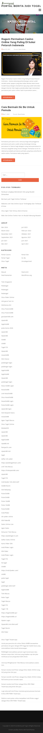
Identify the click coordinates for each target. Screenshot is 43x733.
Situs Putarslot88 (7, 309)
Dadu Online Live (7, 524)
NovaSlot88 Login (7, 401)
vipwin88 (4, 320)
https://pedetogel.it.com (9, 536)
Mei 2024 (4, 227)
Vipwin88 (4, 336)
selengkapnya (7, 97)
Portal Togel (5, 258)
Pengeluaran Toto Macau (16, 663)
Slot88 (3, 340)
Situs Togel (5, 261)
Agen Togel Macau (7, 420)
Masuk (3, 272)
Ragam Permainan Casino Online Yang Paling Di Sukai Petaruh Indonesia (18, 42)
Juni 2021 (25, 241)
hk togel (4, 563)
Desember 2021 (6, 234)
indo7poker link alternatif (10, 482)
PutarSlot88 (5, 494)
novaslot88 (5, 355)
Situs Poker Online (7, 297)
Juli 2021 (4, 241)
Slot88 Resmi (5, 486)
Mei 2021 (4, 244)
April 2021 (25, 244)
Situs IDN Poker (29, 684)
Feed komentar (6, 275)
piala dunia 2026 (7, 328)
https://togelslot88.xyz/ (9, 613)
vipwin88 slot (6, 451)
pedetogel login (6, 363)
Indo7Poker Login (7, 547)
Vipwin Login (5, 620)
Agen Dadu (5, 528)
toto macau (5, 359)
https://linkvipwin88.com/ (10, 470)
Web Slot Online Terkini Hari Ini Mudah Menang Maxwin (21, 216)
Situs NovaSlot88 (7, 397)
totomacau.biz (6, 305)
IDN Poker (4, 551)
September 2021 (7, 237)
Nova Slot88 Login (7, 386)
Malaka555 (5, 428)
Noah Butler (22, 49)
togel (3, 455)
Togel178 (4, 347)
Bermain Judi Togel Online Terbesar (13, 199)
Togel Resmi (5, 628)
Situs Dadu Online (30, 670)
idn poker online (7, 517)
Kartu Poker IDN (7, 544)
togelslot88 (5, 324)
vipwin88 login (6, 409)
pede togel (5, 578)
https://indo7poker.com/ (9, 570)
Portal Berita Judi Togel (21, 5)
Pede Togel (5, 597)
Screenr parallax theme (16, 730)
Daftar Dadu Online (8, 540)
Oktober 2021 (26, 234)
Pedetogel (4, 286)
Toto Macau (5, 594)
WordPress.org (27, 275)
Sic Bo (24, 258)
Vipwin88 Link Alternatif (9, 624)
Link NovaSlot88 (6, 393)
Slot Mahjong (6, 490)
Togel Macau (5, 601)
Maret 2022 (5, 231)
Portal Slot (25, 255)
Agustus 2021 (26, 237)
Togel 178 (4, 609)
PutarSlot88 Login (7, 405)
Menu (40, 10)
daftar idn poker (7, 459)
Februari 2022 (26, 231)
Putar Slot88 (5, 501)
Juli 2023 (24, 227)
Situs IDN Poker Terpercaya (15, 701)
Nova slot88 (26, 643)
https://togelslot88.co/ (9, 617)
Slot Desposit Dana (8, 413)
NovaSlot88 (5, 390)
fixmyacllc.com (6, 447)
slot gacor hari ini (7, 301)
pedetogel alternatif (8, 586)
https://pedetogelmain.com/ (11, 463)
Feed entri (25, 272)
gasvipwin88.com (7, 317)
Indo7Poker (5, 513)
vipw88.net (5, 443)
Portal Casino (6, 255)
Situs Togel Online (7, 424)
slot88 (3, 343)
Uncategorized (27, 261)
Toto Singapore (6, 282)
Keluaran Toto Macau (8, 532)
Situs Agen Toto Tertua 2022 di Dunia (14, 211)
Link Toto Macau (7, 467)
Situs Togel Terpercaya (9, 640)
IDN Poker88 (5, 520)
